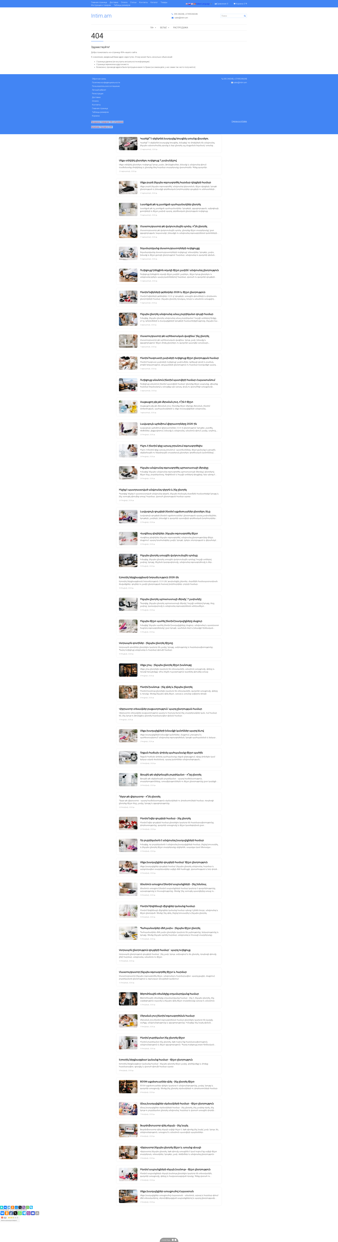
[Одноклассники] (12, 1207)
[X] (20, 1207)
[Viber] (23, 1207)
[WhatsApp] (27, 1207)
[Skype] (31, 1207)
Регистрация (97, 94)
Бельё (163, 27)
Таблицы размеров (122, 5)
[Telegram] (9, 1207)
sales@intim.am (181, 18)
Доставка (114, 2)
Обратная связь (99, 79)
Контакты (143, 2)
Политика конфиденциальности (106, 82)
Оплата (124, 2)
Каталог (154, 2)
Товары (164, 2)
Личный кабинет (99, 90)
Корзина (96, 116)
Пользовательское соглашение (106, 86)
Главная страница (99, 2)
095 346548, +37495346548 (186, 14)
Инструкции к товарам (101, 5)
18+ (152, 27)
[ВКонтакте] (5, 1207)
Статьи (133, 2)
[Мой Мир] (16, 1207)
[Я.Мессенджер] (1, 1207)
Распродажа (180, 27)
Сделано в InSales (239, 121)
